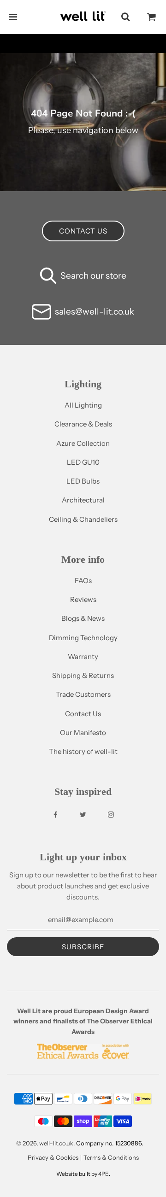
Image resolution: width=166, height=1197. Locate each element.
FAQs (83, 580)
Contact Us (83, 713)
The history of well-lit (83, 751)
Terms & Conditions (111, 1157)
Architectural (83, 500)
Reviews (83, 599)
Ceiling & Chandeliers (83, 519)
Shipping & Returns (83, 675)
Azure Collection (83, 443)
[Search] (125, 17)
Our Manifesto (83, 732)
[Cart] (152, 17)
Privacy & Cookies (53, 1157)
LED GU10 (83, 462)
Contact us (83, 231)
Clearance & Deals (83, 424)
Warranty (83, 656)
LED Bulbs (83, 481)
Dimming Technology (83, 637)
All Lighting (83, 405)
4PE (103, 1173)
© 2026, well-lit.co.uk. (45, 1143)
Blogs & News (83, 618)
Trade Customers (83, 694)
